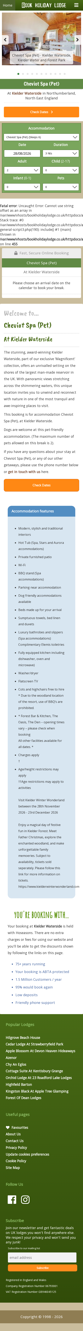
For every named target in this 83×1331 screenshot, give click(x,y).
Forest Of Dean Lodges (23, 1097)
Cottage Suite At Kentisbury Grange (34, 1071)
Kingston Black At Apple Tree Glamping (37, 1091)
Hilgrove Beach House (23, 1037)
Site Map (13, 1167)
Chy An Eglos (16, 1064)
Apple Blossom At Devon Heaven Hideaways (40, 1050)
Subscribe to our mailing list (24, 1248)
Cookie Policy (16, 1160)
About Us (13, 1134)
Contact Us (15, 1140)
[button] (18, 74)
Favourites (19, 1127)
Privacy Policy (16, 1147)
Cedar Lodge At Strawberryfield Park (34, 1044)
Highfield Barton (19, 1084)
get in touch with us (24, 471)
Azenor (11, 1057)
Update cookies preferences (27, 1154)
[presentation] (5, 40)
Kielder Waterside (27, 93)
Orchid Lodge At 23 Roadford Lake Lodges (39, 1077)
